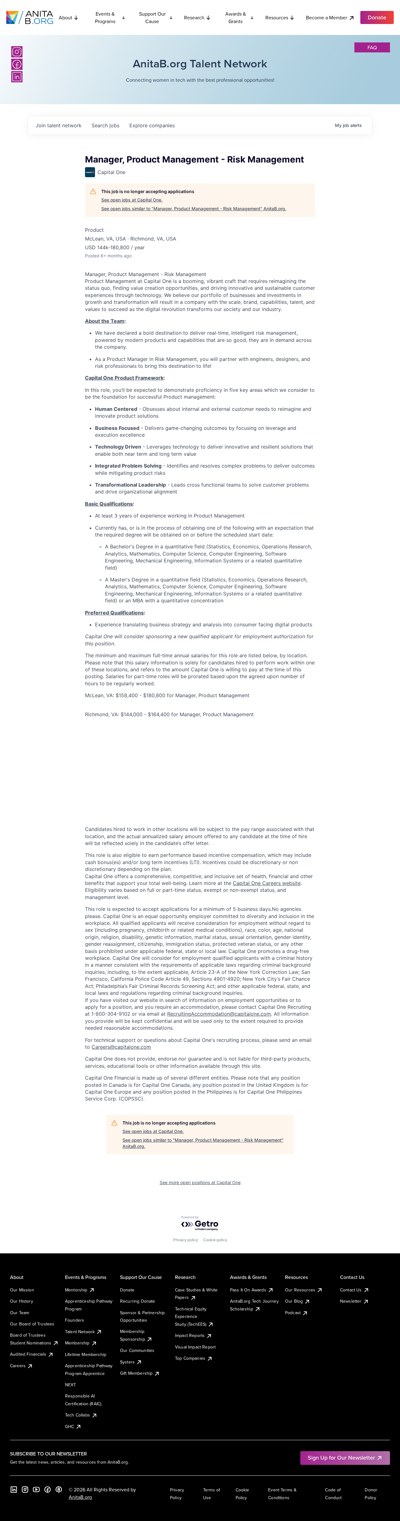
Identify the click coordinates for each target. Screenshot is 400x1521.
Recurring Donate (137, 1301)
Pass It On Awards (248, 1290)
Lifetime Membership (85, 1354)
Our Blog (294, 1301)
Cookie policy (215, 1239)
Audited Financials (28, 1354)
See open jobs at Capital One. (131, 199)
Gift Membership (136, 1373)
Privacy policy (185, 1239)
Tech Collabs (77, 1415)
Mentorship (76, 1290)
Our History (21, 1301)
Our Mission (22, 1290)
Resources (276, 17)
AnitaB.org (80, 1497)
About (65, 17)
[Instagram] (17, 51)
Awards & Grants (235, 17)
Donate (127, 1290)
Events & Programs (105, 17)
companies (152, 125)
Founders (74, 1320)
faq (372, 47)
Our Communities (137, 1350)
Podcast (293, 1313)
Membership (77, 1343)
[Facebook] (17, 64)
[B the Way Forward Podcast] (58, 1489)
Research (194, 17)
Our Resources (300, 1290)
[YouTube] (36, 1489)
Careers (18, 1366)
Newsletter (351, 1301)
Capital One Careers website (267, 883)
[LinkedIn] (17, 76)
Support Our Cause (152, 17)
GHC (69, 1426)
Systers (127, 1362)
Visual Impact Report (195, 1347)
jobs (105, 125)
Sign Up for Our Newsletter (341, 1457)
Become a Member (326, 17)
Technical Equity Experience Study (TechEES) (191, 1316)
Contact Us (351, 1290)
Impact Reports (190, 1335)
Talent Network (80, 1332)
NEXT (70, 1385)
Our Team (19, 1313)
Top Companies (190, 1358)
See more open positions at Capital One (200, 1182)
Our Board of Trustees (32, 1324)
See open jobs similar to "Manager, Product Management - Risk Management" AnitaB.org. (193, 208)
